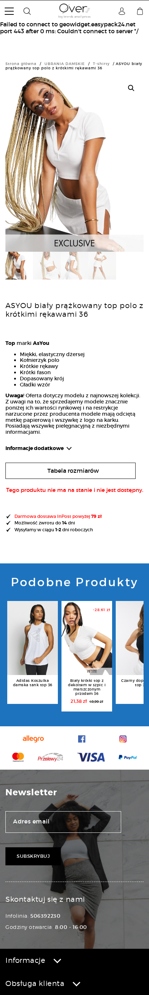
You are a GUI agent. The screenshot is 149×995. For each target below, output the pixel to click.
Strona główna (21, 63)
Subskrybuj (33, 856)
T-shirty (101, 63)
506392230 (45, 916)
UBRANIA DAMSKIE (64, 63)
